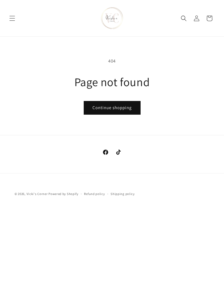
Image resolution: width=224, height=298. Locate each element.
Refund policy (94, 194)
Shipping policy (123, 194)
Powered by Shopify (63, 194)
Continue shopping (112, 107)
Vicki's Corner (37, 194)
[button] (12, 18)
